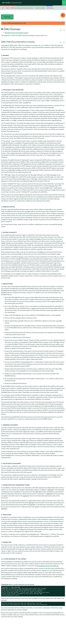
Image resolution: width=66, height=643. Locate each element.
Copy (63, 587)
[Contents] (63, 15)
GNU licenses (50, 8)
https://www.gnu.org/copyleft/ (47, 566)
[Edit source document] (64, 30)
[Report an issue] (61, 30)
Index (7, 8)
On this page (7, 17)
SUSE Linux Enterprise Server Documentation (22, 8)
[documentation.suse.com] (3, 8)
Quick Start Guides (40, 8)
